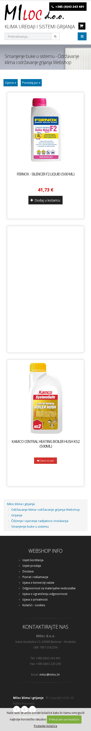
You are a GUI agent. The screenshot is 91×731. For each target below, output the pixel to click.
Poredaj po (30, 82)
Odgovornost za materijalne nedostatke (49, 588)
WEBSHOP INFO (45, 550)
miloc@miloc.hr (49, 674)
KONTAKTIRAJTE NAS (45, 626)
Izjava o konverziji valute (38, 582)
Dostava (28, 571)
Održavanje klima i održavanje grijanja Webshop (45, 509)
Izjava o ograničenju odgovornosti (44, 594)
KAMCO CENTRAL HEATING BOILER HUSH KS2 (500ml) (46, 444)
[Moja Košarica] (81, 25)
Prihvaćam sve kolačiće (64, 719)
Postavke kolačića (45, 726)
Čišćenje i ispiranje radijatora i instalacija (39, 521)
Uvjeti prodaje (31, 565)
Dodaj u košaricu (47, 200)
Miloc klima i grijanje (21, 504)
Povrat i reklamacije (35, 577)
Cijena (9, 82)
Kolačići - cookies (33, 605)
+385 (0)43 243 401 (69, 6)
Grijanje (16, 515)
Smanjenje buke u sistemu (30, 526)
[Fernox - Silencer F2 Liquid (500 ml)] (45, 131)
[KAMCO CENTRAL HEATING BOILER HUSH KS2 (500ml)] (45, 398)
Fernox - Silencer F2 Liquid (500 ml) (45, 174)
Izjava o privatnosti (35, 599)
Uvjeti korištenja (32, 560)
